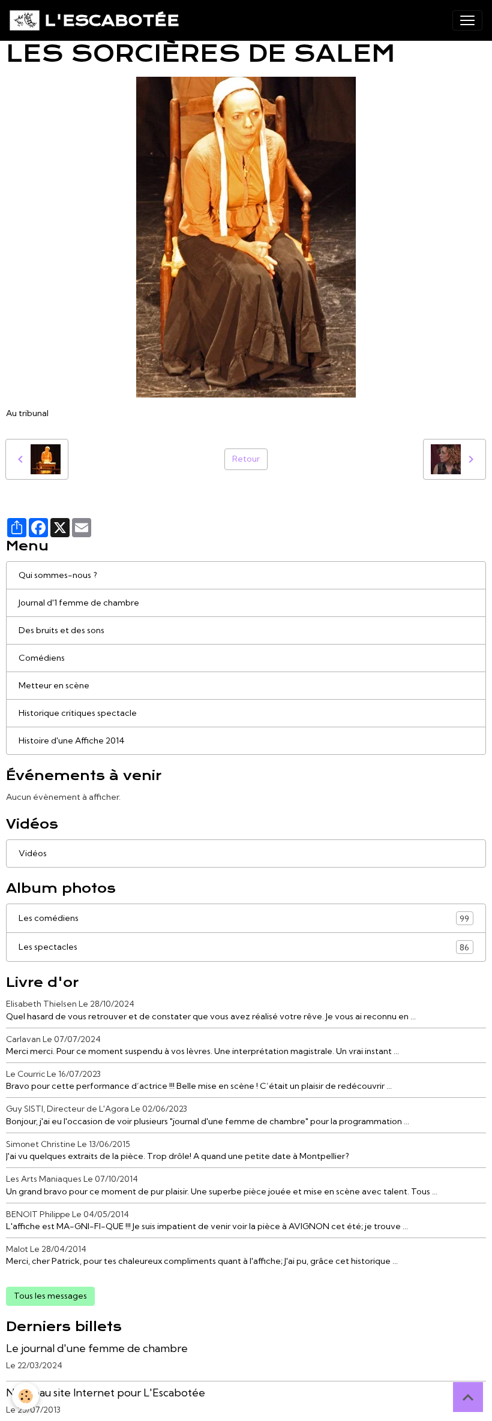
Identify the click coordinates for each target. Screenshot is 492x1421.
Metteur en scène (54, 685)
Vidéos (33, 853)
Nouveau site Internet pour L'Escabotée (105, 1392)
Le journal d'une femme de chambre (97, 1348)
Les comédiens (244, 918)
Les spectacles (244, 947)
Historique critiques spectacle (78, 713)
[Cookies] (25, 1396)
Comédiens (42, 657)
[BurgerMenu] (467, 20)
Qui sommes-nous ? (58, 575)
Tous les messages (50, 1295)
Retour (246, 458)
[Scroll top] (468, 1397)
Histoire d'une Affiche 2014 (72, 740)
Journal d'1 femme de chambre (79, 602)
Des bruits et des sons (61, 630)
